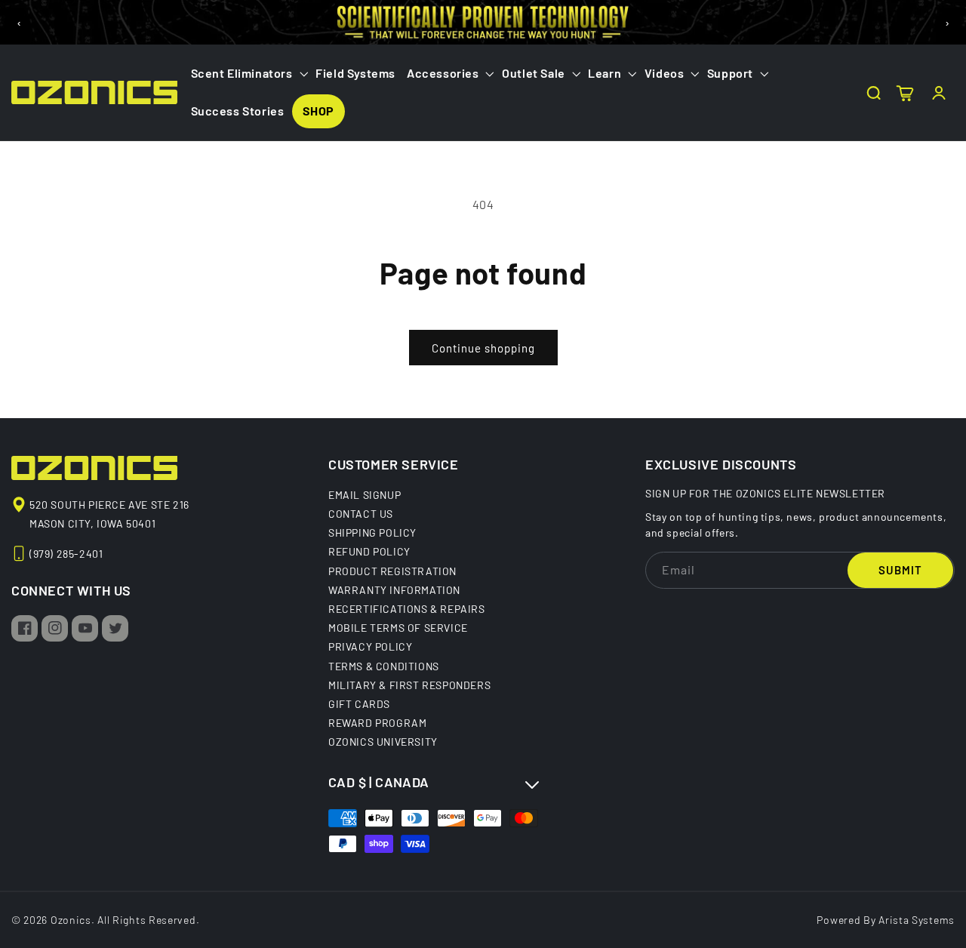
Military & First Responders (409, 685)
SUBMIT (900, 570)
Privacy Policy (370, 646)
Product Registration (392, 571)
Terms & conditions (383, 666)
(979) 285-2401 (66, 553)
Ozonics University (383, 741)
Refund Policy (369, 551)
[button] (248, 74)
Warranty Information (394, 589)
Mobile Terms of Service (398, 627)
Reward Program (377, 722)
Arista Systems (916, 919)
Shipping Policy (372, 532)
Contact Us (360, 513)
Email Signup (364, 495)
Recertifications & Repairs (406, 608)
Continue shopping (483, 348)
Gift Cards (359, 703)
